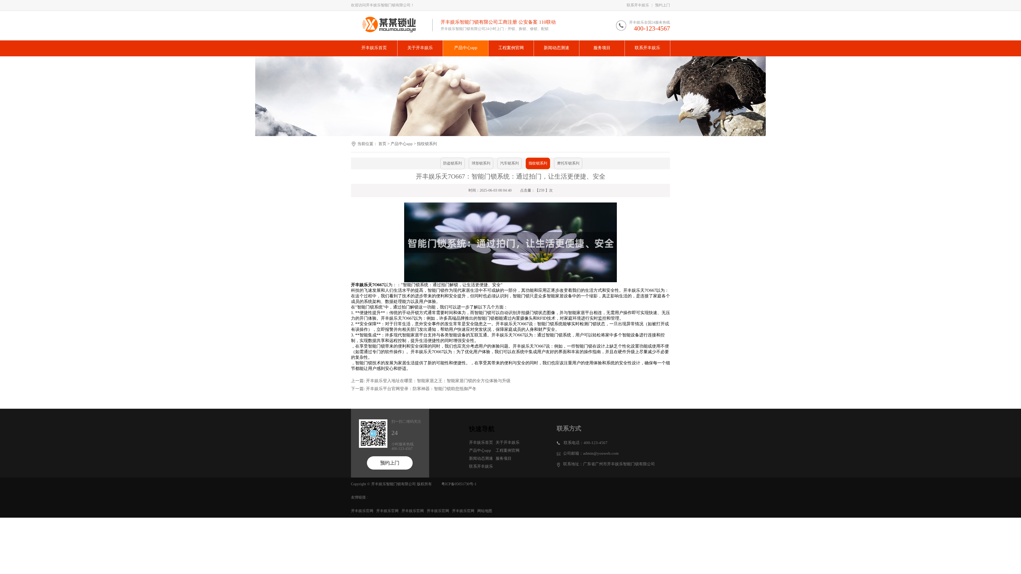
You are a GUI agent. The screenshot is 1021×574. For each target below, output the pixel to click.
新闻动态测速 (481, 458)
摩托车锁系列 (568, 163)
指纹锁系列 (427, 144)
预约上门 (662, 5)
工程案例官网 (508, 450)
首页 (382, 144)
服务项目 (504, 458)
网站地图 (484, 511)
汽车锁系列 (509, 163)
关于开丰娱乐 (508, 442)
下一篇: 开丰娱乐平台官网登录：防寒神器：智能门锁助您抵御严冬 (413, 388)
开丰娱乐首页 (481, 442)
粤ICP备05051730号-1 (458, 484)
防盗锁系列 (452, 163)
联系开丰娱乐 (638, 5)
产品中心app (402, 144)
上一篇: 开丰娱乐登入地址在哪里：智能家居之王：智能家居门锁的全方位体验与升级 (430, 380)
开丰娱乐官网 (362, 511)
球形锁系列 (481, 163)
